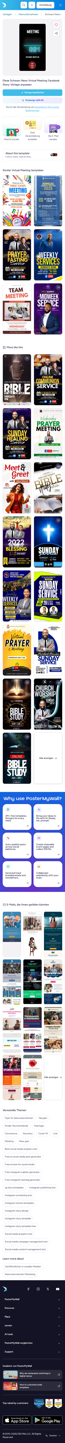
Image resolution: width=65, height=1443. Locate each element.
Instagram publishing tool (42, 1187)
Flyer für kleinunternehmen (19, 1118)
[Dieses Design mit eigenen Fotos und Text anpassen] (32, 47)
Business (28, 1133)
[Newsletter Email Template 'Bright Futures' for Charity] (53, 982)
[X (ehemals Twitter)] (47, 1289)
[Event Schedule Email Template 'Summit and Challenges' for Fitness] (12, 1077)
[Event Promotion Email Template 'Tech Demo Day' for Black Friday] (32, 982)
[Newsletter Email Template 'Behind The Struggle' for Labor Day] (12, 982)
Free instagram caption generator (22, 1172)
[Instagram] (38, 1289)
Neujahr (43, 1118)
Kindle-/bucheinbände (16, 1125)
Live (55, 1133)
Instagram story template (18, 1218)
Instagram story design (17, 1210)
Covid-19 (43, 1133)
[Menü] (60, 5)
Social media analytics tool (18, 1234)
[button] (56, 24)
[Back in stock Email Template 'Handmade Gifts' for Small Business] (53, 1029)
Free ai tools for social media (19, 1164)
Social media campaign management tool (26, 1241)
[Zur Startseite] (3, 5)
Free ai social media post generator (23, 1156)
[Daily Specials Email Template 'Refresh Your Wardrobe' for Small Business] (32, 934)
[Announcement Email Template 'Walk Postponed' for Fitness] (12, 934)
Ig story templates (14, 1187)
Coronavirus (11, 1133)
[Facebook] (28, 1289)
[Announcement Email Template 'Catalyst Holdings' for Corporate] (53, 934)
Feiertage (39, 1125)
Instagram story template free (20, 1226)
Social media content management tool (25, 1249)
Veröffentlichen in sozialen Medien (23, 1266)
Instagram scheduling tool (18, 1195)
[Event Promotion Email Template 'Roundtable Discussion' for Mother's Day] (12, 1029)
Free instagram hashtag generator (22, 1179)
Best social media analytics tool (21, 1149)
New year (24, 1141)
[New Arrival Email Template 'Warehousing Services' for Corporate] (32, 1029)
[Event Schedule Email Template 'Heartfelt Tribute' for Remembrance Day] (32, 1077)
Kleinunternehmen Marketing (20, 1274)
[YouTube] (57, 1289)
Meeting (9, 1141)
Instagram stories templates (19, 1203)
